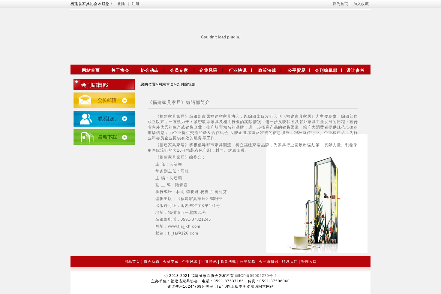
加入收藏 (361, 4)
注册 (136, 4)
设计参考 (355, 70)
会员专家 (179, 70)
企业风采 (209, 70)
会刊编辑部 (326, 70)
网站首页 (91, 70)
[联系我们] (104, 125)
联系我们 (290, 261)
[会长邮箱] (104, 107)
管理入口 (309, 261)
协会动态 (150, 70)
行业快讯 (238, 70)
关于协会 (120, 70)
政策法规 (267, 70)
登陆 (121, 4)
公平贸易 (297, 70)
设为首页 (341, 4)
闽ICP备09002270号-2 (256, 276)
